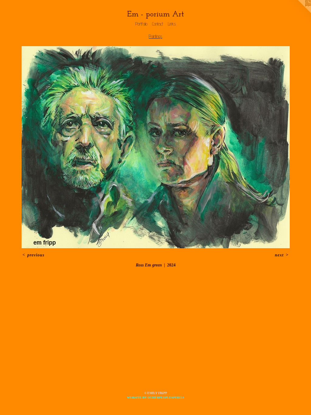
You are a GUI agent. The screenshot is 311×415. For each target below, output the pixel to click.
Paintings (155, 36)
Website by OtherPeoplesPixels (155, 397)
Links (172, 24)
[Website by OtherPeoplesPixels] (299, 12)
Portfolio (141, 24)
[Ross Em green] (156, 147)
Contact (157, 24)
